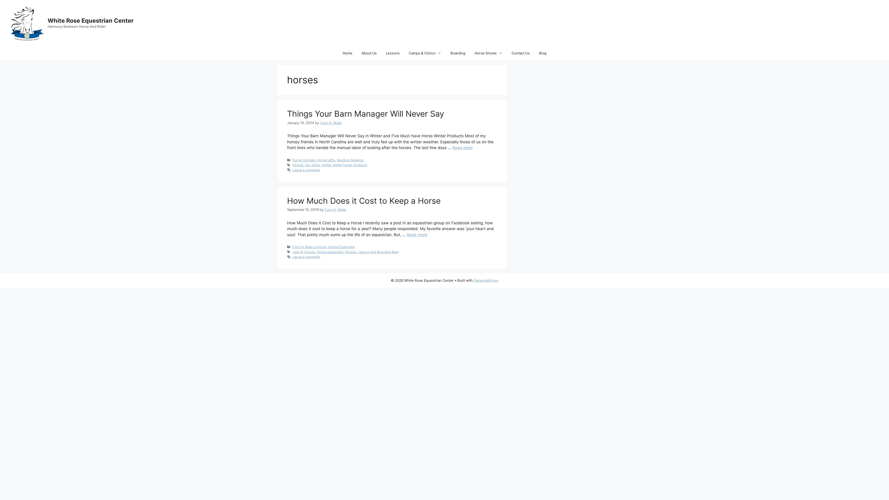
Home (347, 53)
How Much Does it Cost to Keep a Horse (364, 201)
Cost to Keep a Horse (309, 247)
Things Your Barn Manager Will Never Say (365, 114)
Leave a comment (306, 170)
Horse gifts (326, 160)
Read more (462, 147)
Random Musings (350, 160)
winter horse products (350, 165)
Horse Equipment (341, 247)
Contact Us (521, 53)
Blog (542, 53)
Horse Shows (486, 53)
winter (326, 165)
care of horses (303, 252)
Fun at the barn (304, 160)
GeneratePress (486, 280)
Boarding (458, 53)
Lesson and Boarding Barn (378, 252)
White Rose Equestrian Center (91, 20)
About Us (369, 53)
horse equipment (330, 252)
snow (315, 165)
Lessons (393, 53)
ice (307, 165)
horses (297, 165)
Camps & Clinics (422, 53)
